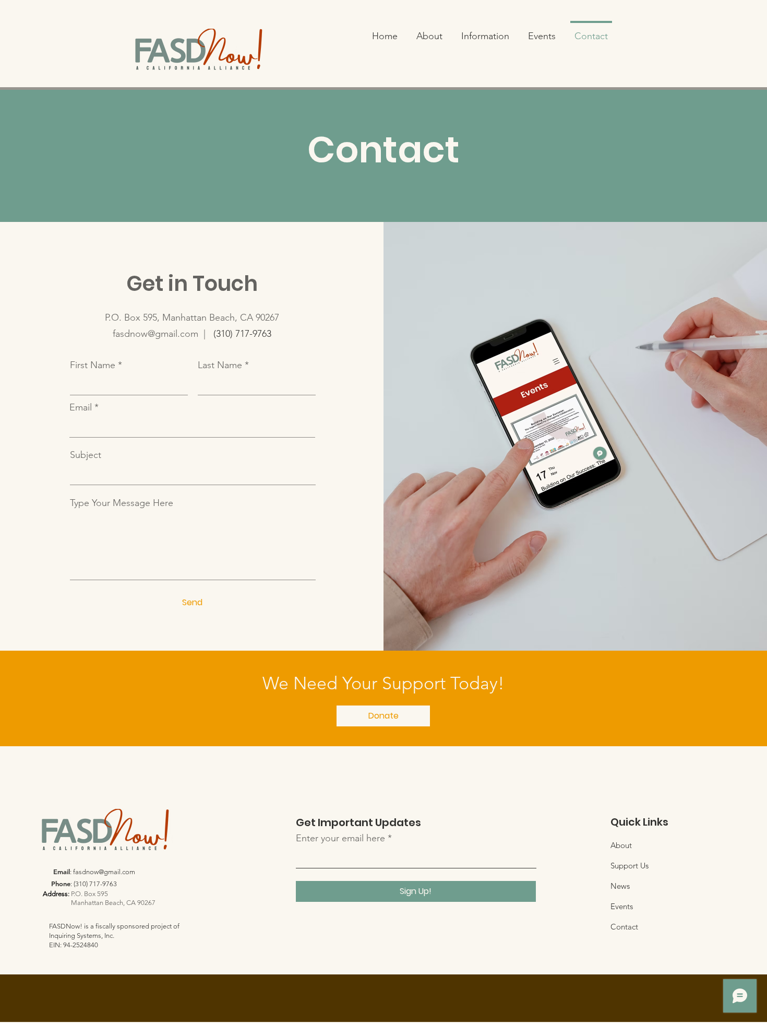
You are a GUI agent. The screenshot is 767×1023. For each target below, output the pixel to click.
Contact (624, 927)
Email (80, 407)
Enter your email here (340, 838)
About (621, 845)
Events (621, 906)
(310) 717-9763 (242, 333)
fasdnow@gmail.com (104, 872)
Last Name (220, 365)
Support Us (629, 866)
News (620, 886)
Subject (85, 455)
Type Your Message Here (121, 503)
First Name (92, 365)
